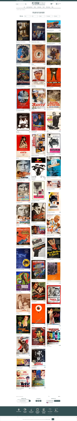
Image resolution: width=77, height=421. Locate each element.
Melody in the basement (35, 155)
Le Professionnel (34, 131)
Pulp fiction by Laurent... (50, 30)
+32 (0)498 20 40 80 (50, 400)
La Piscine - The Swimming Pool (51, 177)
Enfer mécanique (34, 279)
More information (48, 419)
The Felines (33, 387)
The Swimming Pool (19, 202)
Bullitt (47, 131)
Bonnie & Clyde (49, 304)
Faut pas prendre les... (50, 109)
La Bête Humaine (34, 301)
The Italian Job (49, 65)
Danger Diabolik (18, 291)
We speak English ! (50, 402)
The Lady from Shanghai (20, 246)
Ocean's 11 (48, 345)
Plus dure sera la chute (35, 346)
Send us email (58, 400)
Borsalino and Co (34, 222)
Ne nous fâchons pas (50, 87)
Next (59, 396)
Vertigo (32, 64)
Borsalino (32, 109)
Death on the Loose (19, 367)
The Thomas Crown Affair (20, 110)
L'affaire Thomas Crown (50, 235)
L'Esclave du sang (19, 334)
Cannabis (17, 355)
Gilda (47, 325)
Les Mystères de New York (20, 86)
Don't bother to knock (50, 259)
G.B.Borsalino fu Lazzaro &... (51, 43)
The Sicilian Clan (33, 367)
